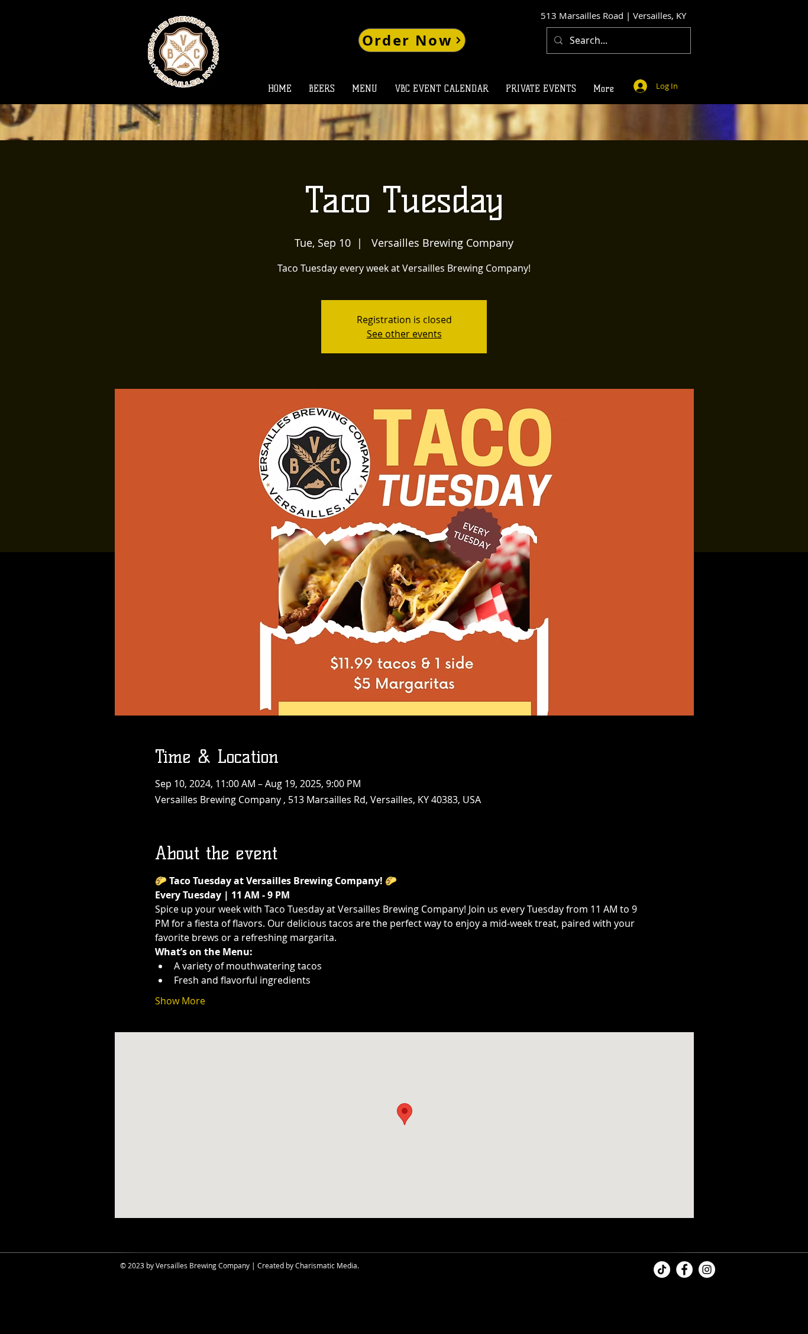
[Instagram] (707, 1269)
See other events (404, 333)
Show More (180, 1000)
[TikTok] (662, 1269)
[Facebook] (684, 1269)
